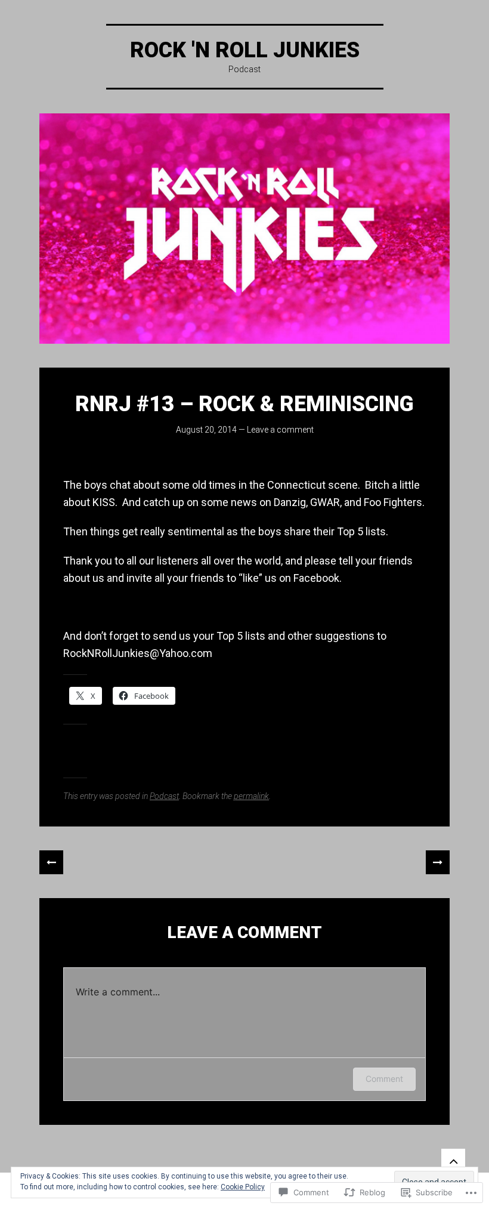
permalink (251, 796)
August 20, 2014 (206, 429)
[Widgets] (453, 1161)
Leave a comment (280, 429)
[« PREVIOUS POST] (51, 862)
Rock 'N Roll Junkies (245, 50)
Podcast (164, 796)
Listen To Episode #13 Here (128, 456)
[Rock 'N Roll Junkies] (244, 228)
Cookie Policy (243, 1187)
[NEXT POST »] (438, 862)
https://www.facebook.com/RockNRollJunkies (173, 606)
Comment (384, 1079)
